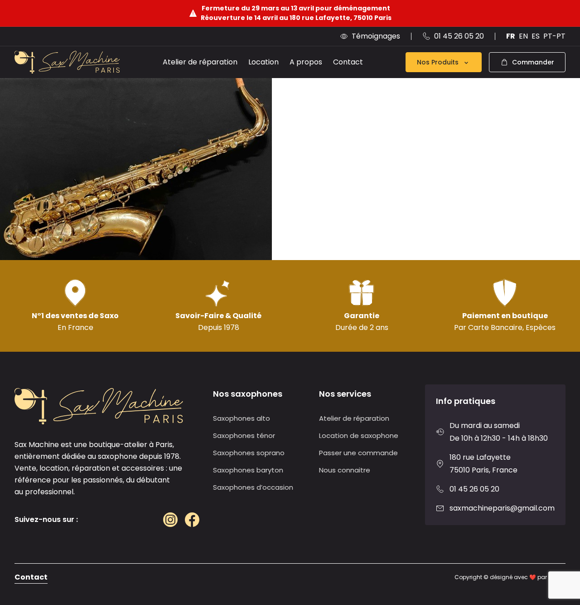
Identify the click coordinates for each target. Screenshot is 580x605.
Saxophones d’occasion (253, 487)
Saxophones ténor (244, 435)
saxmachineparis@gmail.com (502, 508)
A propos (306, 62)
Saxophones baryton (248, 470)
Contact (348, 62)
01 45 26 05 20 (474, 489)
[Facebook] (192, 519)
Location (263, 62)
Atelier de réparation (200, 62)
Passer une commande (358, 452)
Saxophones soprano (249, 452)
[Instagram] (170, 519)
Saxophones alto (241, 418)
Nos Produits (438, 62)
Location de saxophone (358, 435)
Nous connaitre (344, 470)
